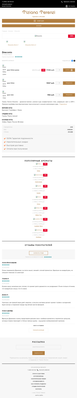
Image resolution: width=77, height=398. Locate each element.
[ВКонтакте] (72, 61)
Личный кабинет (7, 4)
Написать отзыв (38, 253)
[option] (12, 45)
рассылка (38, 342)
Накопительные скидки (38, 378)
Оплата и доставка (38, 373)
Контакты (38, 389)
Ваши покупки (6, 6)
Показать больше (38, 330)
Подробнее (63, 104)
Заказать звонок (69, 1)
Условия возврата (38, 381)
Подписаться (38, 353)
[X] (74, 61)
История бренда (38, 376)
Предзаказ (69, 94)
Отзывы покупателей (38, 386)
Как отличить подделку (38, 383)
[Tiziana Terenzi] (38, 12)
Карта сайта (39, 395)
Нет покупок (71, 6)
